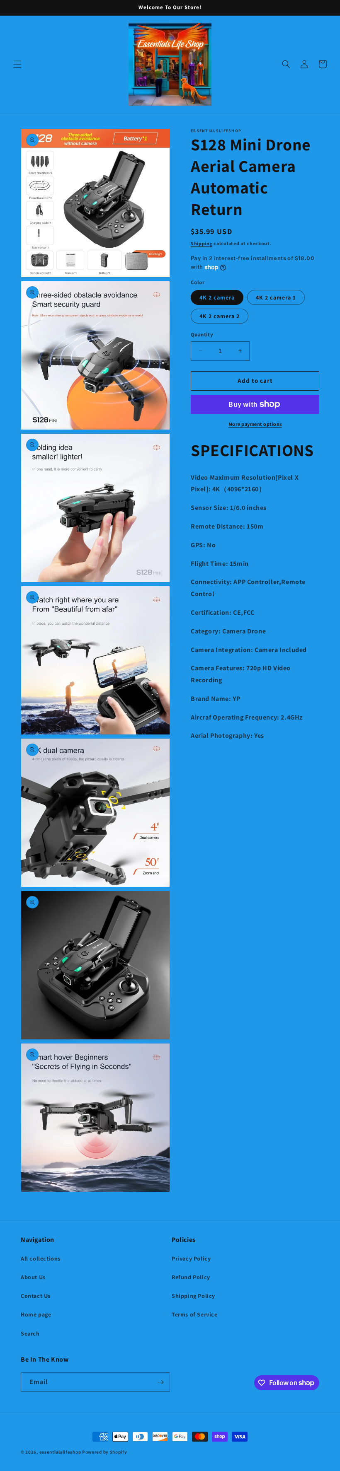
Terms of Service (195, 1314)
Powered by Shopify (104, 1452)
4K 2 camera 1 (276, 297)
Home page (36, 1314)
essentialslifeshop (60, 1452)
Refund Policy (191, 1277)
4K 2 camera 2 (219, 316)
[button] (17, 64)
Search (30, 1333)
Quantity (202, 334)
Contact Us (36, 1296)
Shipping (202, 243)
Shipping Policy (193, 1296)
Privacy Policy (191, 1258)
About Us (33, 1277)
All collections (41, 1258)
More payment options (255, 424)
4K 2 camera (217, 297)
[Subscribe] (160, 1382)
